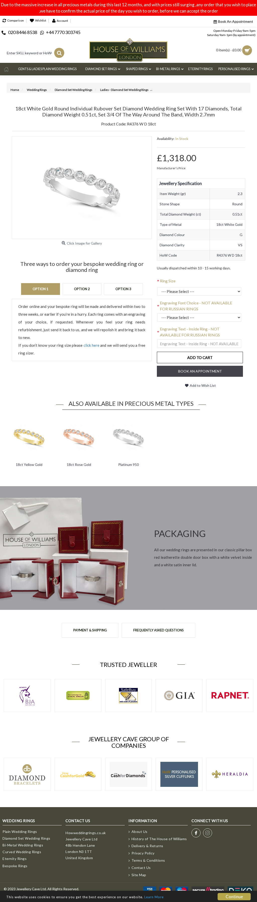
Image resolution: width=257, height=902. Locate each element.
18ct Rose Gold (79, 464)
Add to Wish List (203, 385)
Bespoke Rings (15, 866)
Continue (234, 896)
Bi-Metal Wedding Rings (23, 845)
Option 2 (82, 289)
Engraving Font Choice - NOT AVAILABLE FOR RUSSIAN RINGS (196, 305)
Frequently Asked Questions (158, 630)
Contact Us (141, 867)
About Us (140, 831)
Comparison (15, 21)
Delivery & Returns (147, 846)
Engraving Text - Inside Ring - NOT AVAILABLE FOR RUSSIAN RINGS (190, 331)
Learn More (154, 897)
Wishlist (40, 21)
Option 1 (40, 289)
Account (62, 21)
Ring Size (167, 280)
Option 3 (123, 289)
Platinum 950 (128, 464)
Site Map (139, 875)
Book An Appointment (235, 21)
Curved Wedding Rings (22, 852)
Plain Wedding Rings (20, 831)
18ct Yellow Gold (29, 464)
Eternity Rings (15, 858)
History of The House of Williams (159, 839)
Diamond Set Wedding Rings (26, 838)
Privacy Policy (143, 853)
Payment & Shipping (90, 630)
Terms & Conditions (148, 860)
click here (91, 345)
